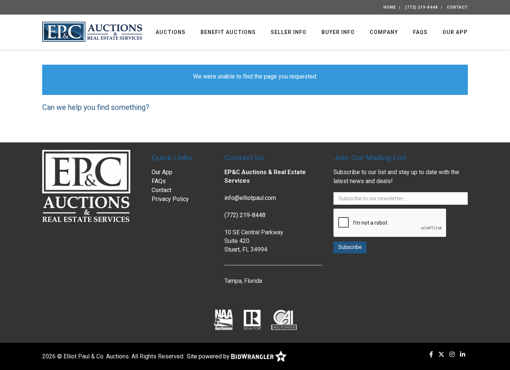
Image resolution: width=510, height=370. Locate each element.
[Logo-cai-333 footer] (284, 319)
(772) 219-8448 (421, 7)
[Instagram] (452, 354)
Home (389, 7)
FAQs (420, 32)
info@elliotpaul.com (250, 197)
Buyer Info (338, 32)
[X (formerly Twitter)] (441, 354)
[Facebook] (431, 354)
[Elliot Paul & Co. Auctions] (92, 31)
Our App (455, 32)
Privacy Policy (170, 199)
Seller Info (289, 32)
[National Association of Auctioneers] (223, 319)
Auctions (171, 32)
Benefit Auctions (228, 32)
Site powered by (209, 356)
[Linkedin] (462, 354)
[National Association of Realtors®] (252, 319)
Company (384, 32)
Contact (457, 7)
